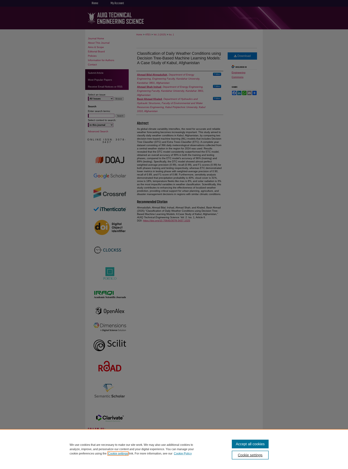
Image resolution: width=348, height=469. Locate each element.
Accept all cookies (250, 444)
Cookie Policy (183, 453)
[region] (174, 449)
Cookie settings (118, 453)
